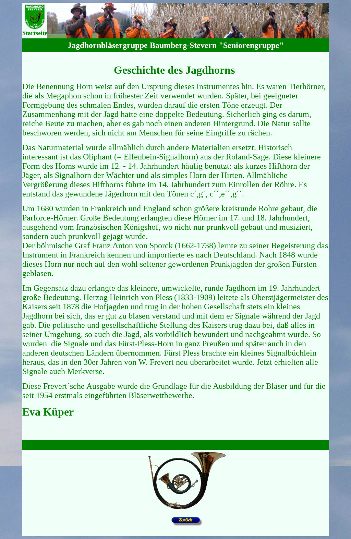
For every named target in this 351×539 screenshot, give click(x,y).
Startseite (34, 32)
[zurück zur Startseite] (187, 509)
